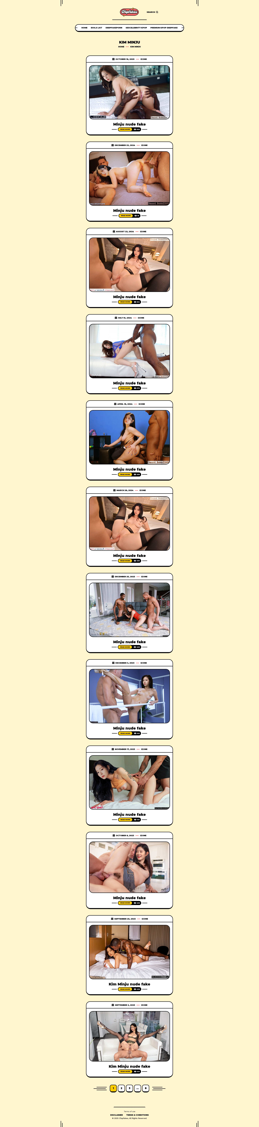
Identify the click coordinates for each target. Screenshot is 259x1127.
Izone (144, 59)
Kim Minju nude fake (129, 984)
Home (121, 47)
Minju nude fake (129, 124)
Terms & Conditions (137, 1115)
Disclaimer (116, 1115)
